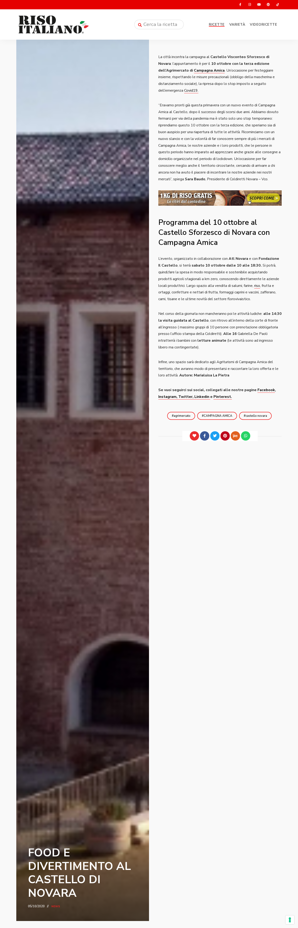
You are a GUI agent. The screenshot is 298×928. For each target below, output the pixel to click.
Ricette (217, 24)
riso (257, 285)
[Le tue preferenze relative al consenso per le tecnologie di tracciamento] (289, 919)
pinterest (268, 4)
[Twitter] (215, 436)
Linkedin (202, 396)
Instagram (167, 396)
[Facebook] (204, 436)
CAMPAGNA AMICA (218, 416)
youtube (259, 4)
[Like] (194, 436)
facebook (240, 4)
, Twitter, (185, 396)
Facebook (266, 390)
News (55, 906)
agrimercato (182, 416)
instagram (249, 4)
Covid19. (191, 90)
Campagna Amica (209, 70)
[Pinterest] (225, 436)
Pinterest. (222, 396)
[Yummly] (235, 436)
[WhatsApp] (245, 436)
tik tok (277, 4)
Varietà (237, 24)
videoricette (263, 24)
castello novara (256, 416)
